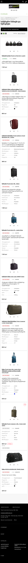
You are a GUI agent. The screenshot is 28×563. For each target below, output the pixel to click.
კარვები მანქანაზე (4, 546)
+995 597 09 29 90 (5, 507)
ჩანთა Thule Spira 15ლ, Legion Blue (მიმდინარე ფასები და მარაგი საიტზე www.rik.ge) (11, 371)
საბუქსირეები (3, 548)
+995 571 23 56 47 (16, 507)
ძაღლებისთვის (17, 549)
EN (11, 10)
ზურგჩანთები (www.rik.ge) (11, 17)
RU (16, 10)
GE (14, 10)
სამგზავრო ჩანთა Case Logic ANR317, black (13, 276)
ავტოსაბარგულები (5, 544)
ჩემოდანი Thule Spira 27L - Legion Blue (12, 230)
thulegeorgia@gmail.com (6, 512)
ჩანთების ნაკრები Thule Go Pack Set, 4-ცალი (13, 55)
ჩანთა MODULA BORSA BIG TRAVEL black (13, 469)
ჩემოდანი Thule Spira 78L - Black (10, 183)
